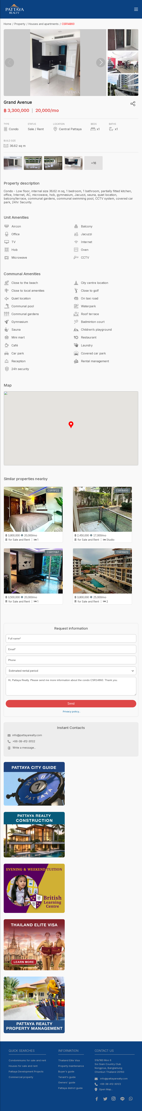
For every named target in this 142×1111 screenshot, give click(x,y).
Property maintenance (71, 1065)
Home (7, 23)
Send (71, 703)
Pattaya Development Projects (26, 1071)
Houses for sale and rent (23, 1065)
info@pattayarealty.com (27, 735)
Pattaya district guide (70, 1087)
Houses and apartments (43, 23)
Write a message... (24, 747)
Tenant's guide (67, 1077)
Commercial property (21, 1077)
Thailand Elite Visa (69, 1060)
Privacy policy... (71, 711)
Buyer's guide (66, 1071)
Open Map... (106, 1089)
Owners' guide (66, 1082)
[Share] (132, 104)
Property (19, 23)
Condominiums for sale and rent (27, 1060)
